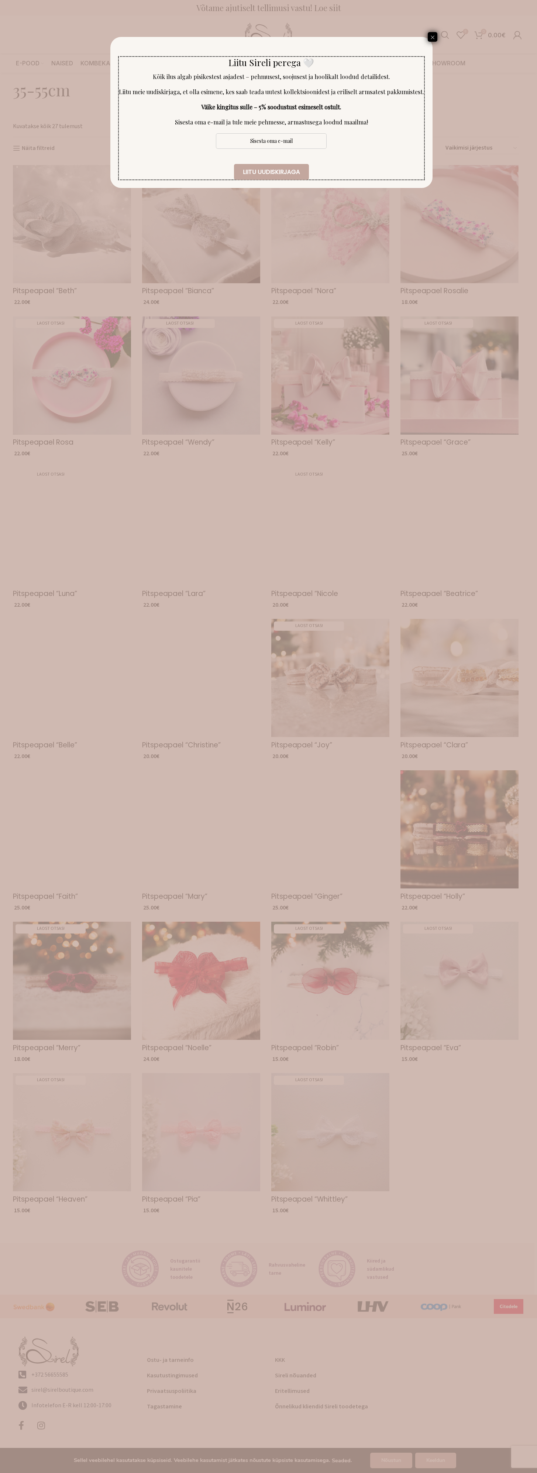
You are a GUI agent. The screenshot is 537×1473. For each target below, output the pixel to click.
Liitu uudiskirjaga (271, 172)
